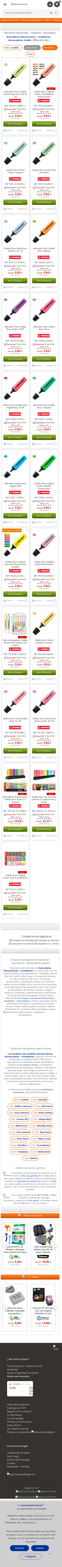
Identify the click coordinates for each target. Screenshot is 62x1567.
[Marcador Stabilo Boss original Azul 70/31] (15, 465)
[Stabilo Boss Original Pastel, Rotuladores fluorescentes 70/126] (44, 73)
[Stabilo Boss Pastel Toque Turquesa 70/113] (15, 151)
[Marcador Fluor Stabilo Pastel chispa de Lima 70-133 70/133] (15, 73)
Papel (47, 20)
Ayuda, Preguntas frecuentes (22, 1372)
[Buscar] (56, 12)
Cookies (11, 1463)
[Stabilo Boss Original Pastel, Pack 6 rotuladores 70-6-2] (15, 857)
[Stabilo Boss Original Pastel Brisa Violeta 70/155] (44, 543)
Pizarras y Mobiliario (32, 20)
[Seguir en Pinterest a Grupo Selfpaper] (46, 1497)
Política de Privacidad (18, 1459)
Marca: (21, 1099)
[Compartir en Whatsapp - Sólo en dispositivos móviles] (21, 940)
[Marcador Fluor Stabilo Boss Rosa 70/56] (44, 308)
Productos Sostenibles (19, 1432)
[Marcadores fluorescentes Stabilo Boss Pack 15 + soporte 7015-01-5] (15, 778)
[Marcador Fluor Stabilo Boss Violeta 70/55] (15, 308)
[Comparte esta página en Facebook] (21, 943)
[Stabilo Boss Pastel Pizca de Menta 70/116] (44, 151)
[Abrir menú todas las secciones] (5, 4)
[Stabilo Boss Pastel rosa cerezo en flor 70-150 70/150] (44, 700)
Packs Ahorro (14, 1425)
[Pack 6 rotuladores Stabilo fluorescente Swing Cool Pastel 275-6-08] (15, 621)
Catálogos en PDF (16, 1408)
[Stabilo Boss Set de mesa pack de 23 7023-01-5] (44, 778)
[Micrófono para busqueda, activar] (51, 13)
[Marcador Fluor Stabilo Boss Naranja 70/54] (44, 230)
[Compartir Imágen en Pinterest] (47, 940)
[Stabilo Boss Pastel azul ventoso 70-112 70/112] (15, 230)
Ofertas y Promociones (19, 1421)
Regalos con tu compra (19, 1411)
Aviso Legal (13, 1456)
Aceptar (40, 1548)
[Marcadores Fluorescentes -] (30, 1015)
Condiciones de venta (18, 1452)
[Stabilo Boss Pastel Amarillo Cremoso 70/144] (44, 621)
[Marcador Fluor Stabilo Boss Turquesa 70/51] (44, 386)
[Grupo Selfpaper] (21, 1474)
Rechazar (19, 1548)
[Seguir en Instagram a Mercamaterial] (26, 1491)
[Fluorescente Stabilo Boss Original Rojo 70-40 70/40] (15, 386)
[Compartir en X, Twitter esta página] (46, 943)
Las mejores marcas (17, 1428)
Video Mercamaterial (18, 1404)
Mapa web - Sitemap (18, 1466)
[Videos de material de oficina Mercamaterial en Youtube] (25, 1497)
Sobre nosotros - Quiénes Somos (24, 1366)
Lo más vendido (15, 1418)
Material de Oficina (10, 20)
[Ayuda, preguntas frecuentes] (53, 1553)
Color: (39, 1099)
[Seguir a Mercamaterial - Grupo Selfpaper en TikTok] (47, 1491)
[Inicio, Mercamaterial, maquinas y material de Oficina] (23, 4)
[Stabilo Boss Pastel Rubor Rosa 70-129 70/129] (15, 700)
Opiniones (12, 1369)
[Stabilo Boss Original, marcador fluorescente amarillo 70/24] (15, 543)
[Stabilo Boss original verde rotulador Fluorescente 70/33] (44, 465)
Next (54, 1245)
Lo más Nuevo (14, 1414)
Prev (5, 1245)
